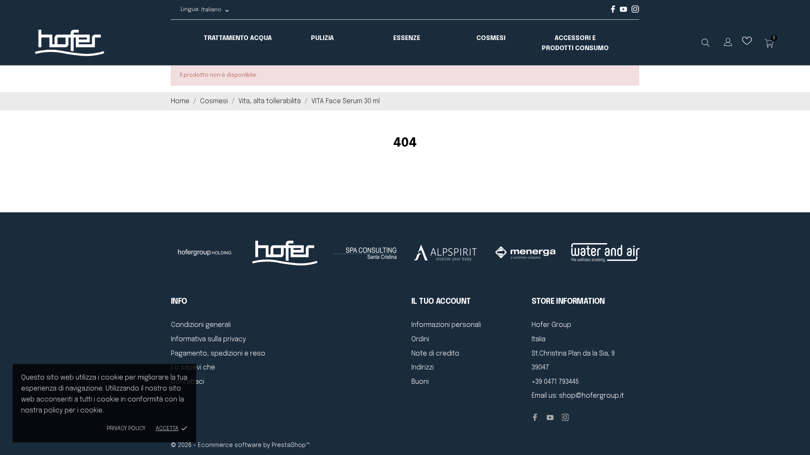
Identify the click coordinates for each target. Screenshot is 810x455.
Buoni (420, 381)
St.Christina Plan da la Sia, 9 (573, 353)
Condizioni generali (201, 325)
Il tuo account (441, 301)
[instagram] (635, 11)
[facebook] (613, 11)
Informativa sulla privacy (208, 339)
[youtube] (623, 10)
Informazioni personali (446, 325)
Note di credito (435, 353)
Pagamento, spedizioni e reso (218, 353)
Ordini (420, 339)
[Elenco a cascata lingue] (728, 43)
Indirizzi (422, 367)
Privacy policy (126, 428)
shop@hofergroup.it (591, 395)
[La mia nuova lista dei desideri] (747, 42)
